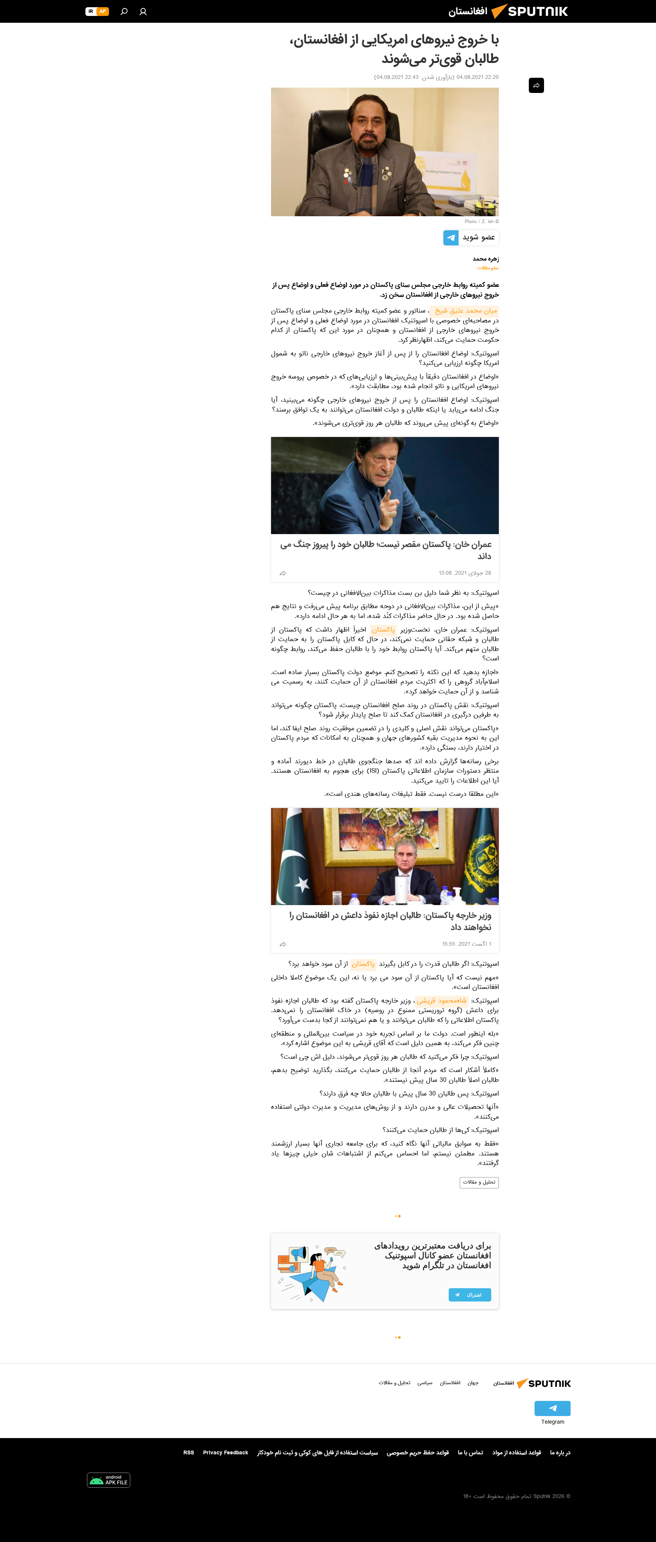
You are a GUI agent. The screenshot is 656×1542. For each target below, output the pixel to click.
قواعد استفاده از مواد (516, 1453)
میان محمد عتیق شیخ (466, 312)
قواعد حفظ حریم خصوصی (418, 1453)
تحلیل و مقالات (479, 1182)
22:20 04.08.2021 (478, 78)
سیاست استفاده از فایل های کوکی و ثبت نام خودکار (317, 1453)
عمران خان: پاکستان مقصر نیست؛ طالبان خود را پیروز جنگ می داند (386, 551)
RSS (188, 1453)
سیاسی (425, 1383)
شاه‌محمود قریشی (441, 1002)
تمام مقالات (488, 268)
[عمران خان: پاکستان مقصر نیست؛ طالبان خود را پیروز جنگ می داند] (385, 485)
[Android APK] (108, 1482)
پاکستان (383, 631)
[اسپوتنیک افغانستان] (532, 22)
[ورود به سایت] (143, 11)
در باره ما (560, 1453)
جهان (473, 1383)
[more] (282, 573)
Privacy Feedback (225, 1453)
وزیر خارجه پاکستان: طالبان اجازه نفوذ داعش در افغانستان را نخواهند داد (390, 922)
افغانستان (450, 1383)
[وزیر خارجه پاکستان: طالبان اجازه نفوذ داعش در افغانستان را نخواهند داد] (385, 856)
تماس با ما (470, 1453)
